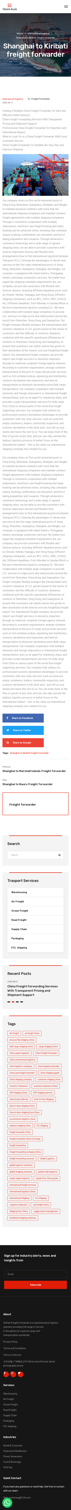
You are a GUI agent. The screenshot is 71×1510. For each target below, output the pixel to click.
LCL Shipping (41, 1198)
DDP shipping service (42, 1093)
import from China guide (47, 1178)
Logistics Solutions (18, 1205)
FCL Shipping (42, 1126)
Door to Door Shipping (44, 1099)
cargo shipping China (48, 1046)
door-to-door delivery (19, 1099)
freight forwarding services (22, 1158)
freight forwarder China (20, 1132)
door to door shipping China (22, 1106)
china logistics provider (48, 1066)
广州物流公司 (20, 1361)
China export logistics (19, 1053)
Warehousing (19, 892)
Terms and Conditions (14, 1348)
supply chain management (46, 1211)
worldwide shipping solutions (23, 1218)
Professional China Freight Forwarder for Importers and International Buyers (35, 991)
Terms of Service (12, 1355)
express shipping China (20, 1126)
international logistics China (22, 1191)
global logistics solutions (21, 1165)
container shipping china (49, 1079)
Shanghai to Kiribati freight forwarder (29, 753)
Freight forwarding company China (25, 1152)
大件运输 (8, 1361)
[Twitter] (20, 1374)
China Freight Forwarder (46, 1053)
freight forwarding (18, 1145)
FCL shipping (19, 947)
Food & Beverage (12, 1462)
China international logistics (22, 1060)
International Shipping (19, 1198)
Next (4, 780)
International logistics (39, 33)
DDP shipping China (18, 1093)
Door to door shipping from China (24, 1112)
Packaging (17, 938)
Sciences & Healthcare (15, 1451)
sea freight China (41, 1205)
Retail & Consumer (13, 1445)
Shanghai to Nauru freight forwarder (27, 784)
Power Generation (12, 1456)
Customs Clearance (19, 1086)
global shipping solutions (21, 1172)
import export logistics (20, 1178)
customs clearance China (46, 1086)
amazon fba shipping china (22, 1040)
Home (20, 33)
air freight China (32, 1033)
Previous (6, 767)
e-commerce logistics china (22, 1119)
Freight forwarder (40, 99)
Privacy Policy (10, 1341)
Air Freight (17, 901)
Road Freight (18, 919)
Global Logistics (47, 1158)
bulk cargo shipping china (21, 1046)
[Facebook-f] (6, 1374)
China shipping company (21, 1079)
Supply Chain (19, 929)
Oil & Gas (7, 1467)
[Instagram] (13, 1374)
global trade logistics (47, 1172)
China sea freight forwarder (22, 1073)
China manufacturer (38, 1361)
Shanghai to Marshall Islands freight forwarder (34, 771)
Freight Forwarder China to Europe (25, 1139)
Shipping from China (19, 1211)
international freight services (23, 1185)
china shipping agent (49, 1073)
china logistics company (21, 1066)
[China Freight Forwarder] (9, 7)
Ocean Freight (19, 910)
